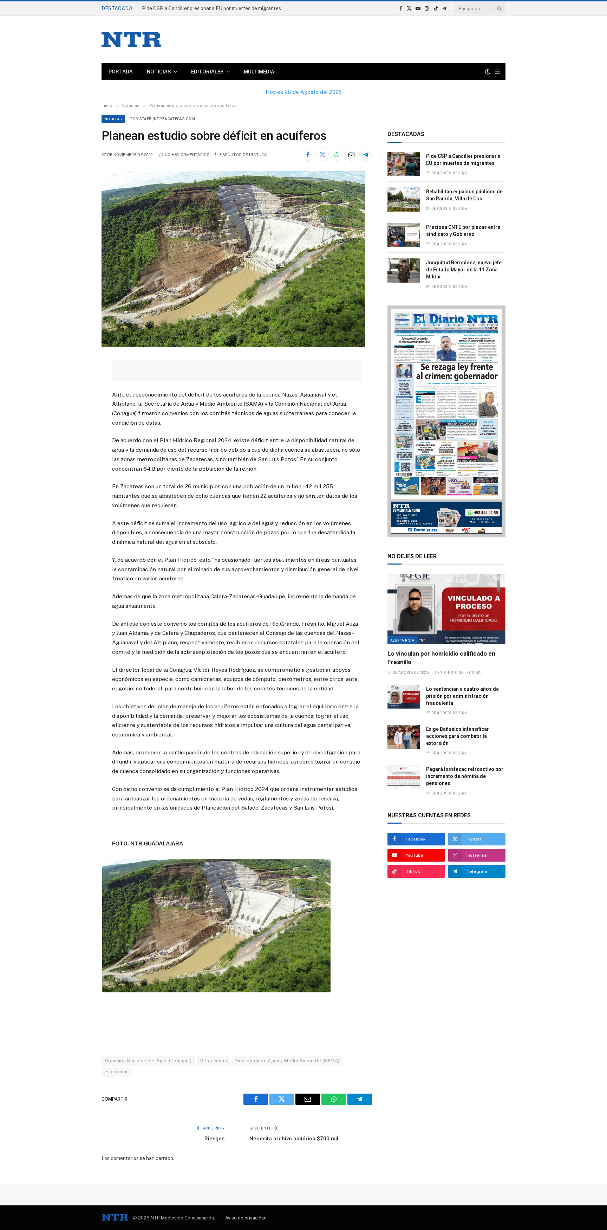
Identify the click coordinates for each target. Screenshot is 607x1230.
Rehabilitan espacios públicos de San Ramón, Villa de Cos (206, 8)
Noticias (159, 72)
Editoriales (207, 72)
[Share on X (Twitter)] (322, 154)
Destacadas (213, 1060)
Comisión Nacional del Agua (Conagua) (148, 1060)
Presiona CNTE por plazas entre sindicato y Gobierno (463, 230)
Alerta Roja (402, 640)
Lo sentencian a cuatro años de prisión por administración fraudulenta (462, 696)
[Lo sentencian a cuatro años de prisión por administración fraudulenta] (403, 697)
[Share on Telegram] (365, 154)
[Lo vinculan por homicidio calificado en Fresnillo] (446, 609)
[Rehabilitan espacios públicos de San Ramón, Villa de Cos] (403, 199)
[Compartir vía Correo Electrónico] (351, 154)
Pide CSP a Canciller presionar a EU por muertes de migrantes (463, 159)
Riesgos (214, 1138)
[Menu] (497, 72)
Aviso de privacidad (246, 1218)
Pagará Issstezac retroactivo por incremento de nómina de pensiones (464, 776)
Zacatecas (117, 1071)
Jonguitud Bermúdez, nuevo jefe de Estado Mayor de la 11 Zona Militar (464, 269)
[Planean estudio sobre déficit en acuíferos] (233, 345)
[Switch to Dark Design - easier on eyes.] (487, 72)
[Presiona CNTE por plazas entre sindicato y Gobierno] (403, 235)
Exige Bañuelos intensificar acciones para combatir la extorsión (457, 736)
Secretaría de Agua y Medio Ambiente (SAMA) (287, 1060)
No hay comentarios (187, 155)
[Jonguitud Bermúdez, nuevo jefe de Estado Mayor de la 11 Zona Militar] (403, 270)
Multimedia (259, 72)
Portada (121, 72)
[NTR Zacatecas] (131, 39)
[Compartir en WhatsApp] (337, 154)
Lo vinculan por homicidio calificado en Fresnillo (441, 657)
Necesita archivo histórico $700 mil (293, 1138)
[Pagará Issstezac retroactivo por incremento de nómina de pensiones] (403, 777)
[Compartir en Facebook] (308, 154)
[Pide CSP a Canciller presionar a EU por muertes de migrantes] (403, 164)
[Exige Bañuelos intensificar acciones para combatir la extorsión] (403, 737)
